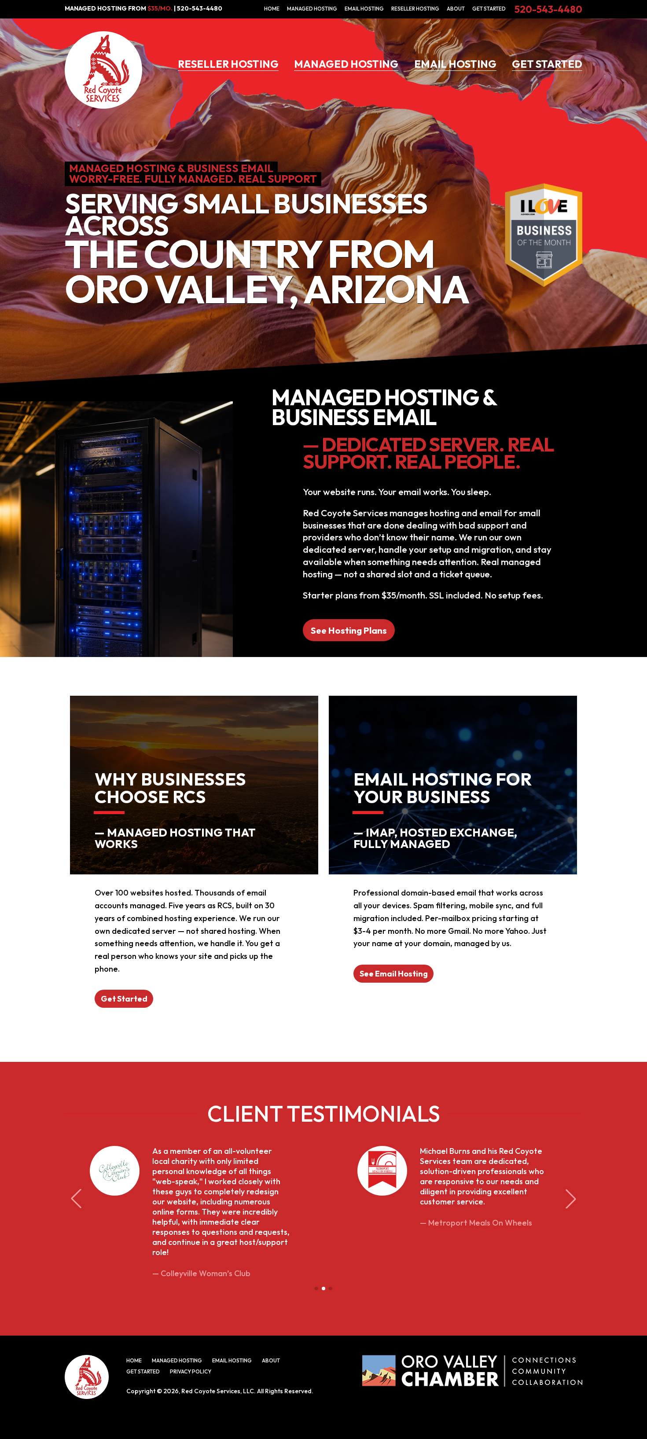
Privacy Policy (190, 1371)
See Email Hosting (394, 974)
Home (271, 8)
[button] (316, 1288)
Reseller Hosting (415, 8)
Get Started (489, 8)
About (456, 8)
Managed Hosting (312, 8)
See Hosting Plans (349, 630)
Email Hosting (364, 8)
